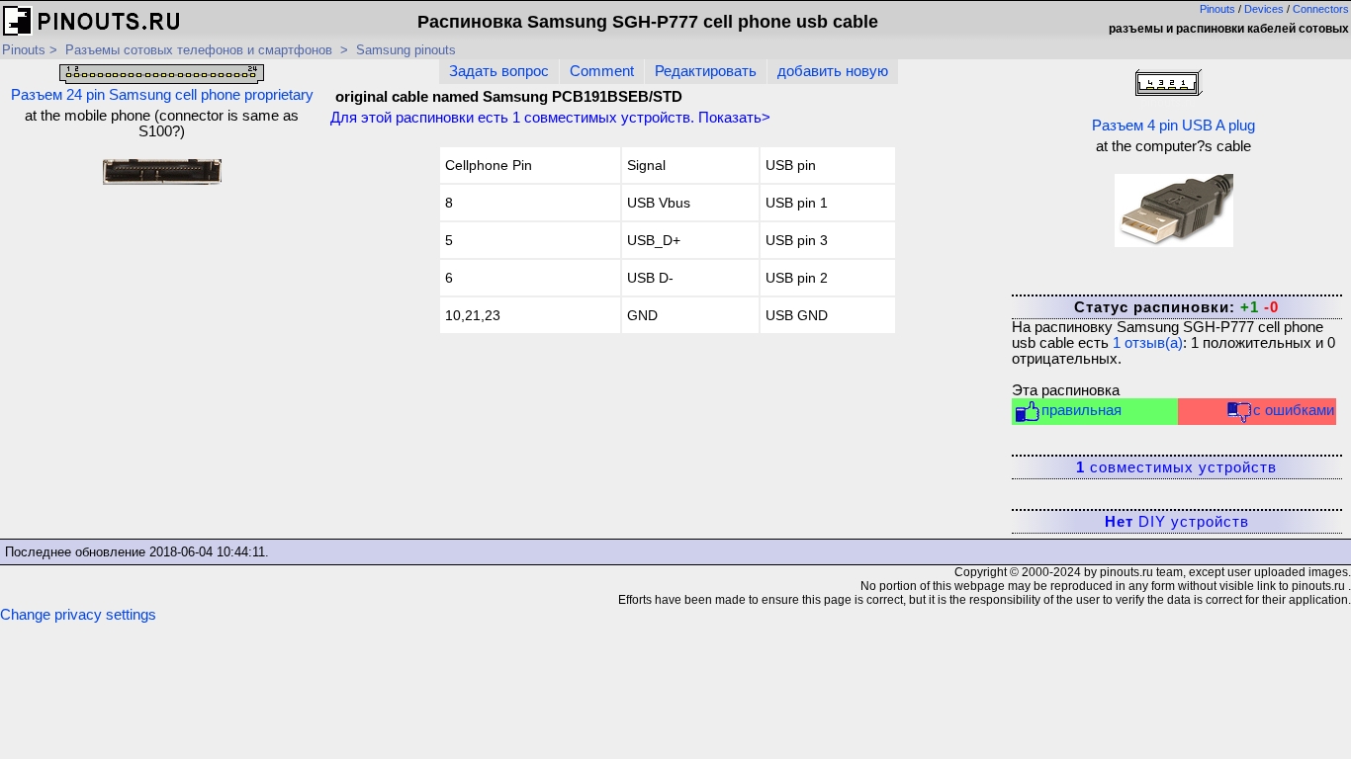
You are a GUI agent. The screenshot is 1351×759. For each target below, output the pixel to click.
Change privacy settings (78, 615)
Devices (1264, 9)
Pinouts (1217, 9)
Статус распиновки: (1176, 307)
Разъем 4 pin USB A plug (1173, 125)
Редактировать (706, 71)
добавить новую (832, 71)
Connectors (1321, 9)
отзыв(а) (1148, 343)
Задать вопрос (499, 71)
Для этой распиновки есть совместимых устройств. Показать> (550, 118)
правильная (1081, 410)
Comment (602, 71)
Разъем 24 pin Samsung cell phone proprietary (162, 95)
